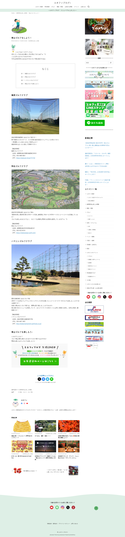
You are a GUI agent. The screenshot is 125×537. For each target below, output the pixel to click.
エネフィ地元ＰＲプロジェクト (95, 197)
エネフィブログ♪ (62, 2)
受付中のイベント (92, 266)
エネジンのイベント (92, 252)
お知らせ (83, 6)
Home (13, 13)
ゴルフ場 (30, 392)
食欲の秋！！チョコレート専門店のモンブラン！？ (21, 436)
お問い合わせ (74, 523)
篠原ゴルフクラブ (30, 73)
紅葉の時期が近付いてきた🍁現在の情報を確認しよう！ (68, 436)
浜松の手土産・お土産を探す (95, 288)
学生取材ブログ (91, 273)
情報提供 (49, 523)
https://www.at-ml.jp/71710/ (25, 158)
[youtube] (27, 403)
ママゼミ (90, 256)
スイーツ (90, 216)
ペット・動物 (90, 236)
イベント (76, 6)
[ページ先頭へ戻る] (96, 508)
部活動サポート (92, 276)
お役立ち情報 (68, 6)
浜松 (20, 392)
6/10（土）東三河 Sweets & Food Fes (21, 457)
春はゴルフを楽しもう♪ (32, 83)
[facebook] (21, 403)
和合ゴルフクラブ (30, 77)
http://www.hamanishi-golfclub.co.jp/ (28, 324)
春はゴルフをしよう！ (34, 13)
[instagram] (24, 403)
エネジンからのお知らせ (93, 284)
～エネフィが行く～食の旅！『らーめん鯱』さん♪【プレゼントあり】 (57, 471)
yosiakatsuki (62, 534)
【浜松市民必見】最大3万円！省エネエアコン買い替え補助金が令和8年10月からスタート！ (97, 145)
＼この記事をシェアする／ (45, 375)
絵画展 (89, 262)
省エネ (89, 233)
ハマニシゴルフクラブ (31, 80)
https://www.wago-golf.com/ (26, 233)
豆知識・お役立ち (92, 244)
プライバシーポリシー (64, 523)
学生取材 (47, 6)
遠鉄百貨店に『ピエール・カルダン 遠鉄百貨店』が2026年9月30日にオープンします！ (97, 155)
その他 (89, 280)
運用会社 (55, 523)
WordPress (72, 534)
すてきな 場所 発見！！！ (43, 436)
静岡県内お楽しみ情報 (21, 13)
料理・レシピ (91, 219)
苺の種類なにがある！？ (30, 471)
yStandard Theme (54, 534)
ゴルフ (25, 392)
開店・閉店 (60, 6)
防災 (88, 248)
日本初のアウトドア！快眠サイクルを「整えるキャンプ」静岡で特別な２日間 (45, 457)
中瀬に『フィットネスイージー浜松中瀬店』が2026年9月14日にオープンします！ (97, 182)
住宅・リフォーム (92, 223)
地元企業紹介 (91, 200)
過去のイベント (92, 269)
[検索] (89, 7)
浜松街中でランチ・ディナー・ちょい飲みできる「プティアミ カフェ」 (68, 457)
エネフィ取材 (39, 6)
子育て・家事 (90, 240)
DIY (89, 226)
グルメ (53, 6)
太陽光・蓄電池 (92, 229)
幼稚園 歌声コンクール (94, 259)
